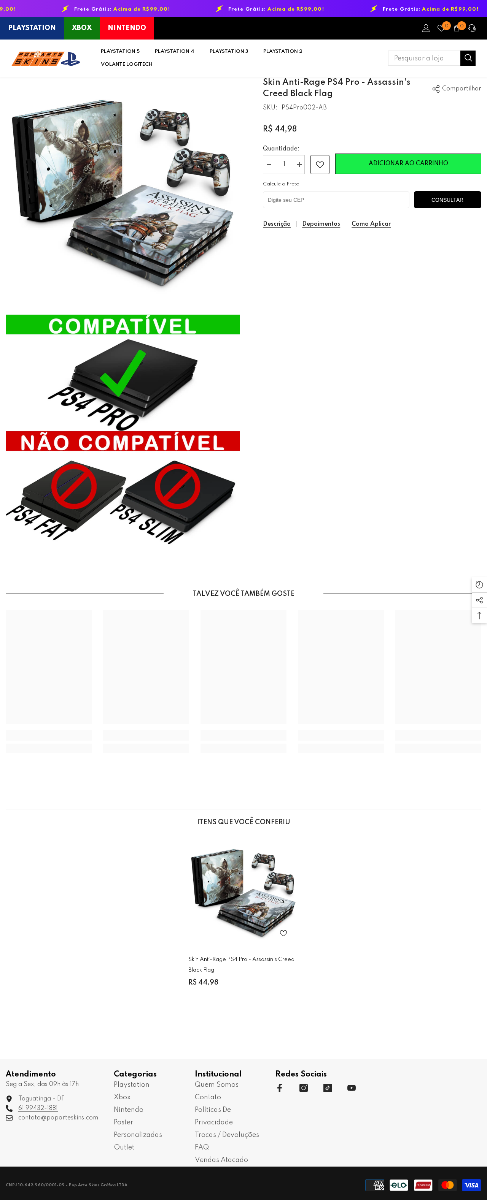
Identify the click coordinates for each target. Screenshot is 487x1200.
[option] (243, 918)
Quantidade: (281, 149)
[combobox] (424, 58)
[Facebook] (280, 1088)
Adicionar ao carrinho (408, 164)
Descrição (277, 224)
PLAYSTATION (32, 28)
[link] (319, 164)
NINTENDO (127, 28)
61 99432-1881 (38, 1108)
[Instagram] (303, 1088)
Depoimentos (321, 224)
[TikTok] (327, 1088)
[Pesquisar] (432, 58)
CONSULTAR (447, 200)
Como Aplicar (371, 224)
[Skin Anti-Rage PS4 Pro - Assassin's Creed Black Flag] (243, 893)
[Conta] (426, 28)
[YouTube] (351, 1088)
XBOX (82, 28)
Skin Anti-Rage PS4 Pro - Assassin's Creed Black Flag (241, 965)
